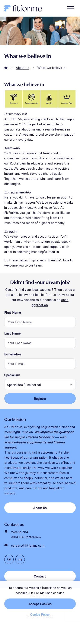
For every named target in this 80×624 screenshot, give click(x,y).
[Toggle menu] (70, 8)
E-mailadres (13, 354)
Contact (40, 576)
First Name (12, 312)
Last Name (12, 333)
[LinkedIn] (20, 559)
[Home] (6, 67)
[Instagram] (9, 559)
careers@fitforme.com (28, 545)
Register (40, 398)
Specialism (12, 375)
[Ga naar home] (23, 8)
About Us (22, 67)
